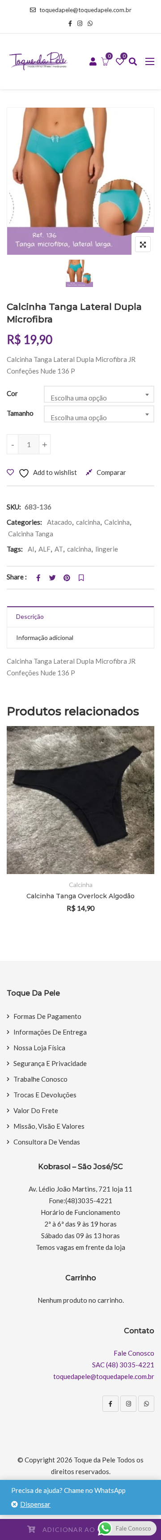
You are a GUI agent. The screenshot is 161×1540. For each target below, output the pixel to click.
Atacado (59, 522)
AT (59, 549)
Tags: (15, 549)
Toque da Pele (94, 1460)
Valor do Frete (35, 1110)
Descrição (30, 616)
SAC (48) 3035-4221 (123, 1365)
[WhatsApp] (146, 1404)
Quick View (135, 848)
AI (31, 549)
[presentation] (13, 831)
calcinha (88, 522)
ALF (44, 549)
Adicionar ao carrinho (88, 1529)
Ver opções (135, 799)
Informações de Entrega (50, 1032)
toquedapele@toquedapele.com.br (85, 9)
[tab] (80, 616)
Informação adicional (44, 637)
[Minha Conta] (93, 62)
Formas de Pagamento (47, 1016)
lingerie (106, 549)
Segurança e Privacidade (50, 1063)
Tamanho (20, 413)
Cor (12, 393)
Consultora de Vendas (46, 1142)
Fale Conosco (134, 1353)
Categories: (24, 522)
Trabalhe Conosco (40, 1079)
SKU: (14, 507)
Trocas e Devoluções (44, 1095)
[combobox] (99, 394)
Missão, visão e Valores (49, 1126)
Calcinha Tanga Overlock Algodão (80, 896)
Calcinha (117, 522)
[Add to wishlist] (135, 823)
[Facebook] (110, 1404)
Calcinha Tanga (30, 534)
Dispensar (35, 1504)
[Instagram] (128, 1404)
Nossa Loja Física (39, 1048)
